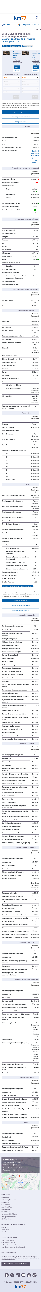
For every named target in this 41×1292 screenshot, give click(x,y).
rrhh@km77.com (6, 1219)
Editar (17, 67)
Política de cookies (7, 1240)
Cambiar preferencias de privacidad (13, 1247)
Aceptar (16, 96)
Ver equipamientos (20, 122)
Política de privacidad (8, 1245)
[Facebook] (7, 1275)
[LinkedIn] (18, 1275)
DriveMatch (5, 1230)
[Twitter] (12, 1275)
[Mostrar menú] (3, 18)
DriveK (3, 1232)
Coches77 (4, 1227)
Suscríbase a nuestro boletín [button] (15, 1264)
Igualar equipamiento (20, 112)
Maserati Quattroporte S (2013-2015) (16, 54)
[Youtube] (23, 1275)
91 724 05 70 (18, 1168)
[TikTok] (34, 1275)
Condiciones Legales (8, 1242)
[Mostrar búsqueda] (37, 18)
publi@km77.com (7, 1207)
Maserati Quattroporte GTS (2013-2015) (35, 54)
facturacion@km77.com (9, 1214)
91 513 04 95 (15, 1170)
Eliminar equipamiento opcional (20, 117)
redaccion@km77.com (8, 1200)
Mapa (21, 1165)
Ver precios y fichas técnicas (20, 610)
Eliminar (17, 70)
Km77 (20, 18)
